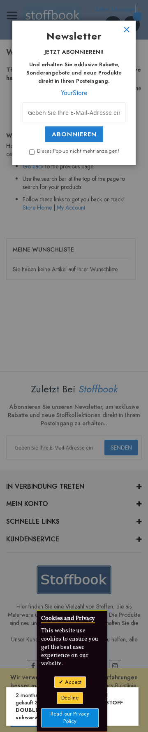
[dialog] (74, 366)
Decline (70, 698)
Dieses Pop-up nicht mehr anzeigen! (78, 151)
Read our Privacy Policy (70, 717)
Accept (72, 682)
